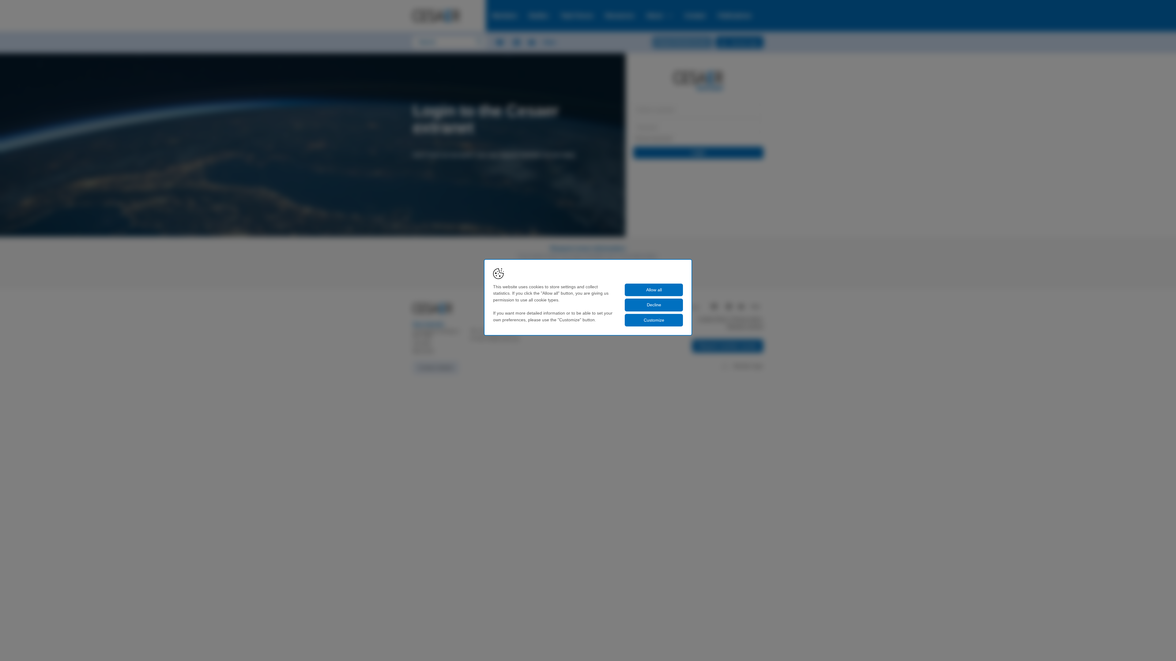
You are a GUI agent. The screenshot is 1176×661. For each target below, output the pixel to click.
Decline (654, 304)
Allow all (654, 289)
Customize (654, 320)
